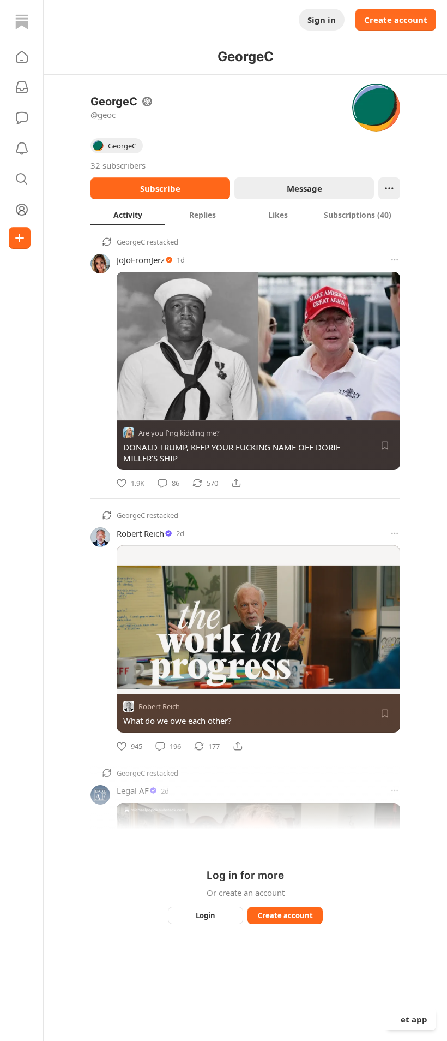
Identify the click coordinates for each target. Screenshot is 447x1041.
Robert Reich (140, 533)
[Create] (20, 238)
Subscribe (160, 188)
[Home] (22, 22)
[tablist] (245, 214)
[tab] (127, 214)
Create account (395, 19)
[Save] (385, 445)
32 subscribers (118, 165)
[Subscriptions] (22, 87)
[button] (22, 57)
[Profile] (22, 210)
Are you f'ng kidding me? (179, 433)
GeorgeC (131, 242)
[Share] (236, 483)
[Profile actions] (389, 188)
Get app (411, 1019)
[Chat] (22, 118)
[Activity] (22, 148)
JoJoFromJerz (141, 259)
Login (205, 915)
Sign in (321, 19)
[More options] (394, 260)
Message (304, 188)
